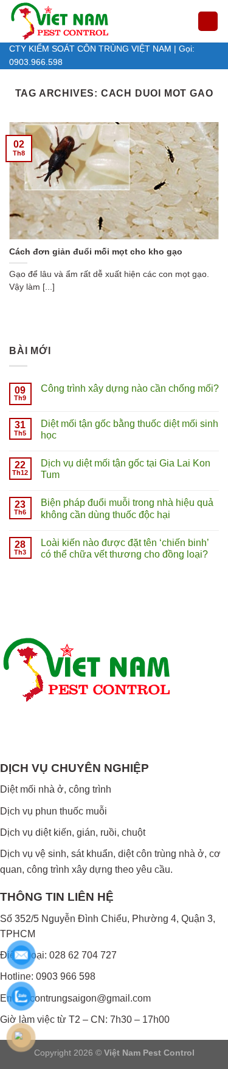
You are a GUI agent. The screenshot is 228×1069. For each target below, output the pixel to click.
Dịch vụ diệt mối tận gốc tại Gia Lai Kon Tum (125, 469)
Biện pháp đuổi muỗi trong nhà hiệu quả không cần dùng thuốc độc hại (127, 508)
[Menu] (208, 22)
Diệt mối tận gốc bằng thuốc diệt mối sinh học (129, 429)
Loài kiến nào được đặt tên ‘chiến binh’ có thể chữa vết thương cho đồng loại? (125, 548)
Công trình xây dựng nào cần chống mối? (130, 388)
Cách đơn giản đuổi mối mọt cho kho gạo (95, 251)
